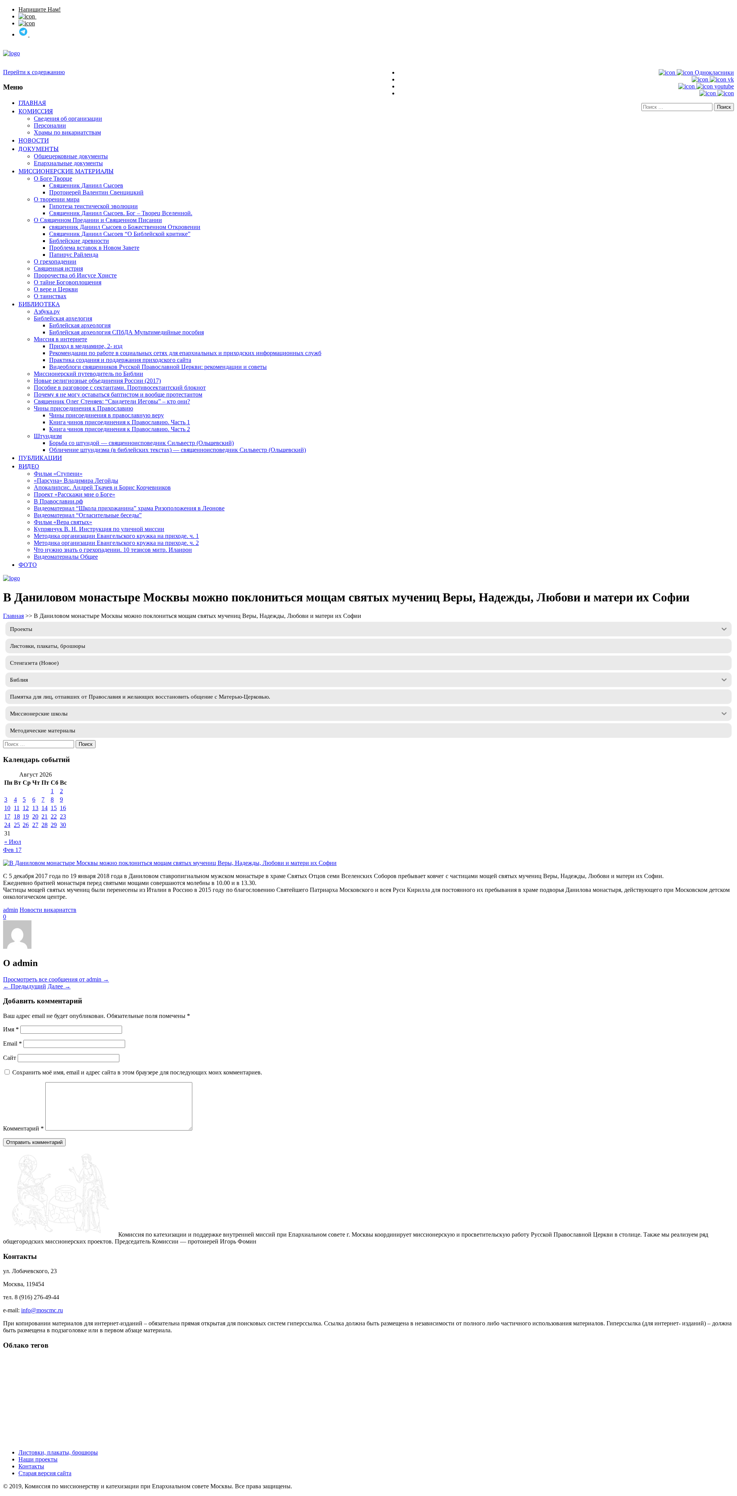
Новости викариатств (48, 910)
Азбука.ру (47, 311)
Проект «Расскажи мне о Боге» (74, 494)
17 (7, 816)
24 (7, 825)
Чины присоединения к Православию (83, 408)
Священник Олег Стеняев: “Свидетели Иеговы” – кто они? (112, 401)
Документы (38, 148)
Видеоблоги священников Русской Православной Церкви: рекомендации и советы (158, 367)
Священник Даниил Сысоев (86, 185)
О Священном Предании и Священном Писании (98, 220)
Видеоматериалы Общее (66, 556)
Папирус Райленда (73, 254)
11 (17, 808)
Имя (11, 1029)
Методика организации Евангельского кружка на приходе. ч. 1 (116, 536)
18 (17, 816)
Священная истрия (58, 268)
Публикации (40, 457)
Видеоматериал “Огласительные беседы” (88, 515)
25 (17, 825)
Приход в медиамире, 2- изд (85, 346)
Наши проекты (38, 1459)
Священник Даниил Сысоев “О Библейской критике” (119, 234)
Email (12, 1043)
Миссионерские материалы (66, 171)
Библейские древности (79, 240)
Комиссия (35, 111)
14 (44, 808)
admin (10, 910)
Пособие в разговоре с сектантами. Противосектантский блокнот (120, 387)
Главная (32, 102)
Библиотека (39, 304)
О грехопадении (55, 261)
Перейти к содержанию (34, 72)
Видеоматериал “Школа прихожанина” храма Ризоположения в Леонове (129, 508)
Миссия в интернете (60, 339)
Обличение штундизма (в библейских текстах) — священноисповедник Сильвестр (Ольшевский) (177, 450)
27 (35, 825)
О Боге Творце (53, 178)
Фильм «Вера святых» (63, 522)
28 (44, 825)
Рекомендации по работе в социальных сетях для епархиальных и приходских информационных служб (185, 353)
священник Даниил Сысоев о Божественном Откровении (124, 227)
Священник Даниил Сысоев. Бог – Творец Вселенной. (120, 213)
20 (35, 816)
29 (54, 825)
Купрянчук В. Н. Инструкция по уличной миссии (99, 529)
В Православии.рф (58, 501)
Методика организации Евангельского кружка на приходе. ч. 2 (116, 543)
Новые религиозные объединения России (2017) (97, 380)
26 (26, 825)
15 (54, 808)
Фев (9, 850)
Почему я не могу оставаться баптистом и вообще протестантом (118, 394)
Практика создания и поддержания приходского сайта (120, 360)
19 (26, 816)
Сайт (9, 1057)
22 (54, 816)
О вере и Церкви (56, 289)
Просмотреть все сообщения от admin (56, 979)
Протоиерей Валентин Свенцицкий (96, 192)
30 (63, 825)
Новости (33, 140)
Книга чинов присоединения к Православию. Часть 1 (119, 422)
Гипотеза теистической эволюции (93, 206)
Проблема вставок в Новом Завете (94, 247)
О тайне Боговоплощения (67, 282)
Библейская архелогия (63, 318)
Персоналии (50, 125)
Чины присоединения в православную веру (106, 415)
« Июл (12, 841)
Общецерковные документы (71, 156)
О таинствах (50, 296)
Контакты (31, 1466)
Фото (27, 564)
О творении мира (56, 199)
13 (35, 808)
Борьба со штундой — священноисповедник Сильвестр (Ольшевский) (141, 443)
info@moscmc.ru (42, 1310)
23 (63, 816)
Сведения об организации (68, 118)
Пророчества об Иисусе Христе (75, 275)
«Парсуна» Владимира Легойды (76, 480)
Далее (59, 986)
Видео (28, 466)
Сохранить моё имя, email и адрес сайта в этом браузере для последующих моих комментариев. (137, 1072)
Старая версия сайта (44, 1473)
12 (26, 808)
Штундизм (48, 436)
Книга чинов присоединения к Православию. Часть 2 (119, 429)
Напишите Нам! (39, 9)
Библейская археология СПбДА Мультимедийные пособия (126, 332)
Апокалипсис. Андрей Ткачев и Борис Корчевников (102, 487)
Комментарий (23, 1128)
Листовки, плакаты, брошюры (58, 1452)
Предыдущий (24, 986)
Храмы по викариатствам (67, 132)
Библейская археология (80, 325)
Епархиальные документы (68, 163)
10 (7, 808)
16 (63, 808)
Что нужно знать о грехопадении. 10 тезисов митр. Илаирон (113, 549)
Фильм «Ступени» (58, 473)
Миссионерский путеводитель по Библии (88, 373)
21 (44, 816)
